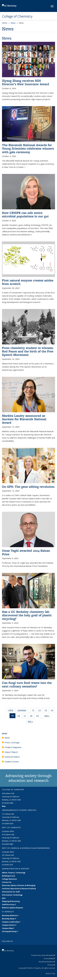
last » (31, 721)
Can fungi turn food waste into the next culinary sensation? (27, 684)
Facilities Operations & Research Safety (19, 888)
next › (47, 715)
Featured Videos (12, 756)
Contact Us (6, 882)
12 (40, 711)
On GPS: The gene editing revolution (28, 487)
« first (11, 710)
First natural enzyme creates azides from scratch (27, 282)
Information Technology (12, 895)
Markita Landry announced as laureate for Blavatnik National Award (24, 419)
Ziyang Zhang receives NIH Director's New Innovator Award (25, 82)
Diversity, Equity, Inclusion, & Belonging (18, 885)
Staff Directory (9, 904)
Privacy (51, 965)
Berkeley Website (10, 915)
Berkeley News (9, 919)
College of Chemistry (17, 16)
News (13, 23)
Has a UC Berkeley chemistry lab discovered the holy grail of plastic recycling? (27, 615)
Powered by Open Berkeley (43, 955)
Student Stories (12, 761)
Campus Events (9, 925)
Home (4, 23)
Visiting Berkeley (10, 931)
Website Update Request (12, 908)
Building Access (8, 876)
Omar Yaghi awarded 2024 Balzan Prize (26, 552)
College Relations (9, 879)
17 (26, 716)
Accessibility (49, 958)
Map (4, 806)
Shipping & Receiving (11, 901)
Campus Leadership (11, 922)
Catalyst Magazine (13, 747)
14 (53, 711)
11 (34, 711)
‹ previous (22, 710)
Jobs (4, 898)
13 (47, 711)
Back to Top (50, 973)
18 (32, 716)
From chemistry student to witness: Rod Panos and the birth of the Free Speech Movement (28, 351)
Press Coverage (12, 742)
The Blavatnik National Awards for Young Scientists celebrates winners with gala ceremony (28, 148)
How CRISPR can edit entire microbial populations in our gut (25, 214)
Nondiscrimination (47, 961)
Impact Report (11, 752)
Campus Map (8, 928)
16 (19, 716)
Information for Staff (11, 892)
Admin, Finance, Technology (13, 873)
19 (38, 716)
